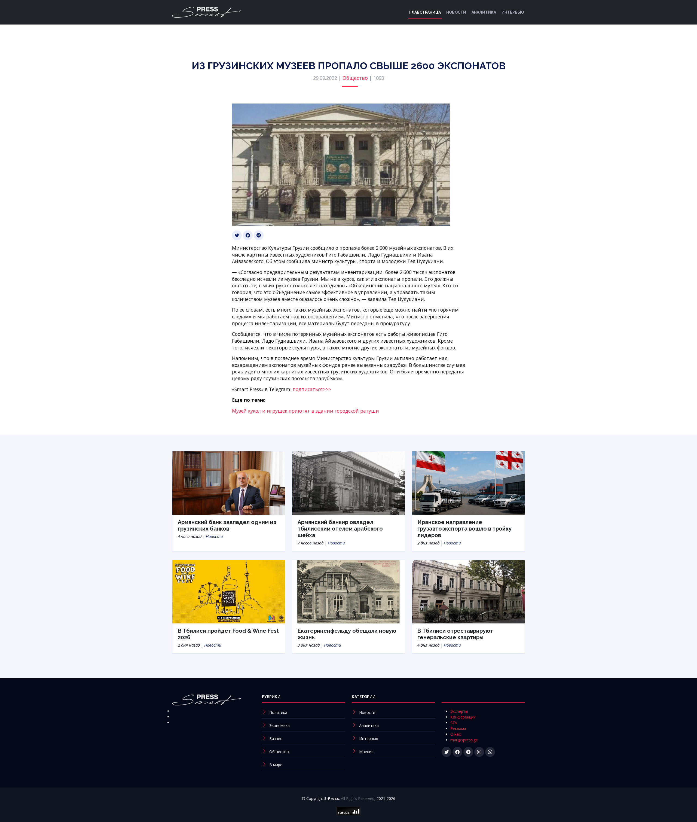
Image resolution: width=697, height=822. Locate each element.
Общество (355, 78)
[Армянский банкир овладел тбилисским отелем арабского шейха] (348, 482)
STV (453, 722)
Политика (278, 712)
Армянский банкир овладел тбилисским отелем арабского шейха (340, 528)
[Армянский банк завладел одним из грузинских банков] (228, 482)
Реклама (458, 728)
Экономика (279, 725)
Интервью (513, 12)
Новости (456, 12)
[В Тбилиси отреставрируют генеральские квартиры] (468, 591)
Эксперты (459, 711)
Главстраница (425, 12)
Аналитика (484, 12)
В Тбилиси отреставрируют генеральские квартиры (455, 634)
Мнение (366, 751)
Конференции (463, 717)
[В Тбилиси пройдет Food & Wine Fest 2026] (228, 591)
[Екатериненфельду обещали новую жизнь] (348, 591)
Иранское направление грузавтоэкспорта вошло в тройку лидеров (464, 528)
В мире (275, 764)
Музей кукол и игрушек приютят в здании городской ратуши (305, 410)
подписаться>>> (312, 389)
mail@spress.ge (464, 739)
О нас (455, 734)
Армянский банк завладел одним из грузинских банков (227, 525)
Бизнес (275, 738)
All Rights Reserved (357, 798)
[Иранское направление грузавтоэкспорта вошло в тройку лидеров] (468, 482)
